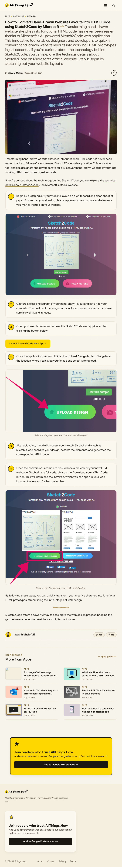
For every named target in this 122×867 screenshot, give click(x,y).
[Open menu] (105, 5)
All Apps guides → (107, 656)
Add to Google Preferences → (61, 764)
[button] (61, 254)
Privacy (62, 861)
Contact (51, 861)
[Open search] (113, 5)
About (40, 861)
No (112, 634)
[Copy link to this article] (114, 73)
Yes (100, 634)
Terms (73, 861)
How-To (31, 16)
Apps (7, 16)
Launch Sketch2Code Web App (26, 343)
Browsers (18, 16)
